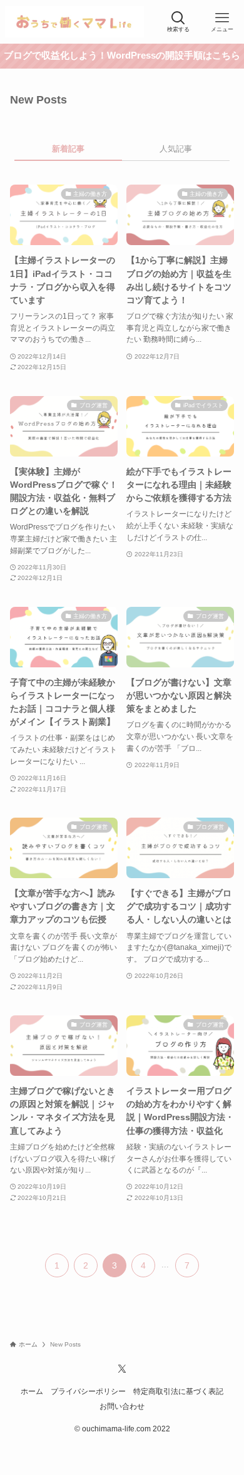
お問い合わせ (122, 1406)
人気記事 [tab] (176, 148)
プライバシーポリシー (88, 1391)
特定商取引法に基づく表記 (178, 1391)
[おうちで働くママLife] (74, 22)
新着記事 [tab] (68, 148)
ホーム (32, 1391)
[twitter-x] (122, 1369)
